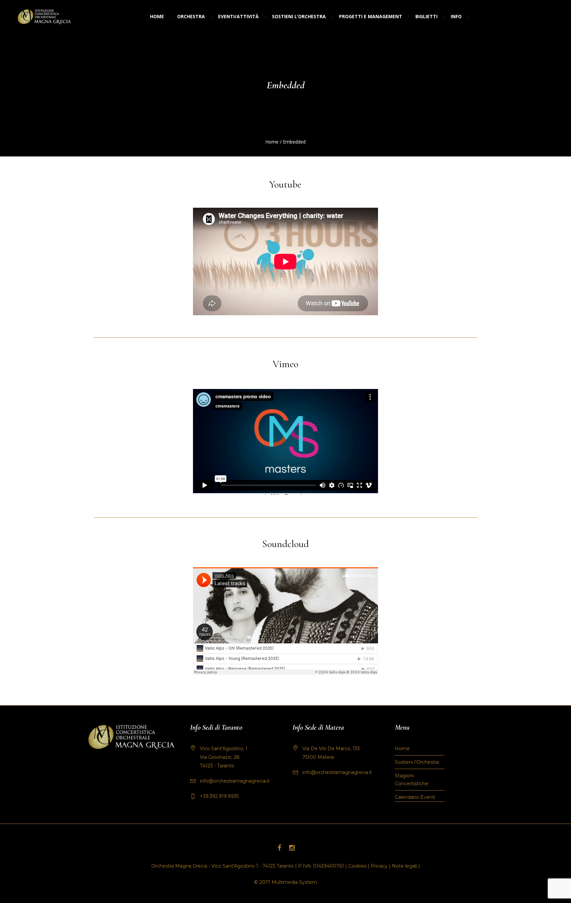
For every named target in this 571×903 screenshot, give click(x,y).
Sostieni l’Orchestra (417, 762)
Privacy (379, 866)
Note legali (404, 866)
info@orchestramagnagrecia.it (235, 781)
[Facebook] (279, 848)
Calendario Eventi (415, 797)
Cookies (357, 866)
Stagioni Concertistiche (411, 780)
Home (272, 142)
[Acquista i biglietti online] (475, 16)
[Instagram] (292, 848)
